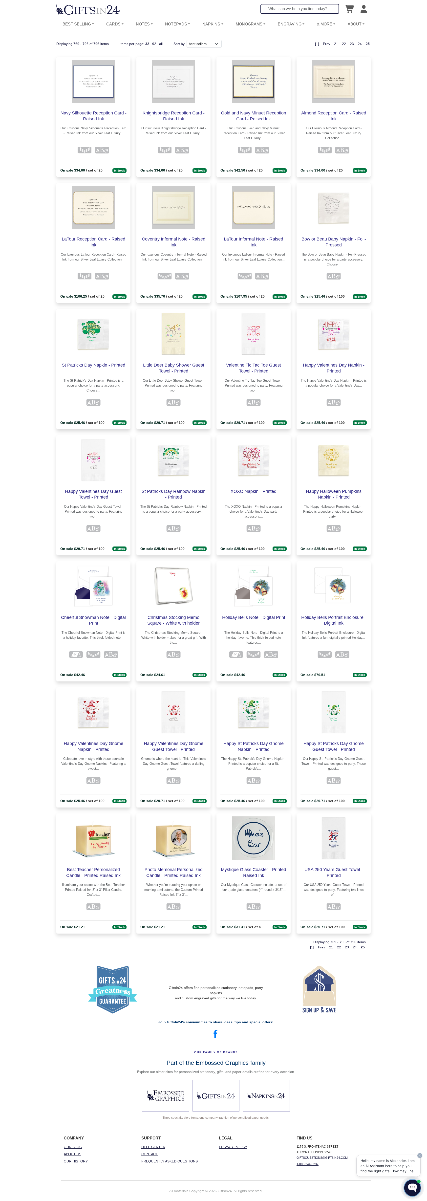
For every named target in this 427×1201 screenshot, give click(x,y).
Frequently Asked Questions (169, 1161)
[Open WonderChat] (412, 1188)
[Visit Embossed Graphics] (165, 1096)
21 (336, 44)
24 (360, 44)
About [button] (355, 24)
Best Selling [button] (77, 24)
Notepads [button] (176, 24)
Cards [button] (113, 24)
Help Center (153, 1147)
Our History (76, 1161)
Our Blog (73, 1147)
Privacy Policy (233, 1147)
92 (154, 44)
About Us (72, 1154)
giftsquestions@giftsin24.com (322, 1157)
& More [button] (324, 24)
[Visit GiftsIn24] (215, 1096)
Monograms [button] (249, 24)
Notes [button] (143, 24)
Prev (326, 44)
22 (344, 44)
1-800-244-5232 (308, 1164)
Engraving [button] (289, 24)
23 (352, 44)
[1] (317, 44)
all (161, 44)
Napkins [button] (211, 24)
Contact (149, 1154)
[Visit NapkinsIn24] (266, 1096)
